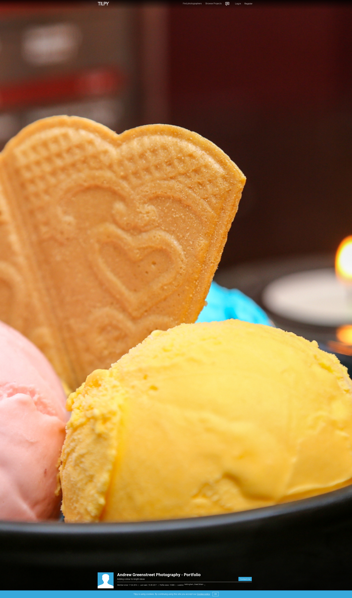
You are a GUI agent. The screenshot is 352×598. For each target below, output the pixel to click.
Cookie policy (203, 594)
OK (215, 594)
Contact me (245, 579)
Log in (238, 3)
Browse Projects (214, 3)
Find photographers (192, 3)
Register (248, 3)
